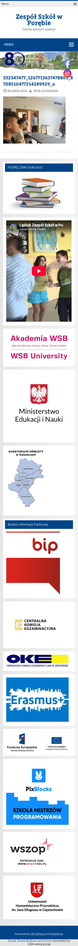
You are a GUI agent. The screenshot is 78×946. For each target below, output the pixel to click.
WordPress (38, 934)
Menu (5, 3)
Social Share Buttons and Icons (30, 941)
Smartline (57, 934)
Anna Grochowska (45, 90)
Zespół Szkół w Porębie (39, 19)
